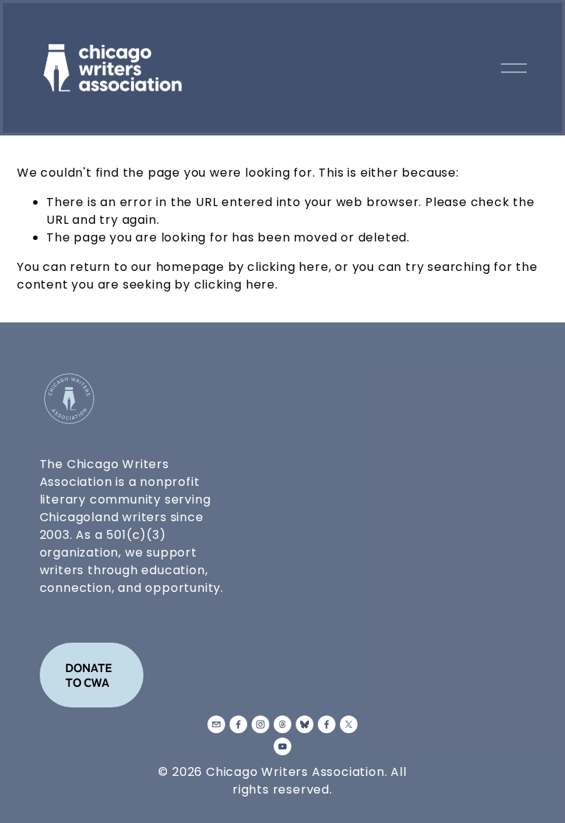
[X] (349, 724)
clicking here (287, 266)
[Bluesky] (304, 724)
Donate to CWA (88, 675)
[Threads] (282, 724)
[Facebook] (238, 724)
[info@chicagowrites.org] (216, 724)
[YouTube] (282, 746)
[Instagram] (260, 724)
